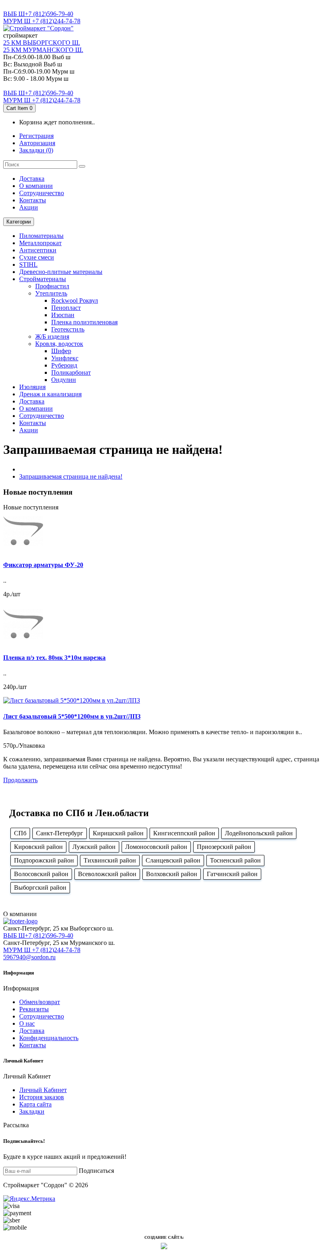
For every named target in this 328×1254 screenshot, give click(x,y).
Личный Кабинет (43, 1089)
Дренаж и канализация (50, 394)
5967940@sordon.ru (29, 957)
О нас (27, 1023)
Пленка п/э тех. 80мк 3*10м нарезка (54, 657)
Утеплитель (51, 293)
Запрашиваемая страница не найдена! (70, 476)
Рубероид (64, 365)
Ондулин (63, 379)
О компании (36, 185)
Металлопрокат (40, 243)
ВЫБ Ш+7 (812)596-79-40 (38, 13)
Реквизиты (34, 1009)
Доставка (31, 178)
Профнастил (52, 286)
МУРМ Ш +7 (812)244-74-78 (41, 21)
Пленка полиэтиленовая (84, 322)
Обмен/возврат (39, 1001)
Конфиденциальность (48, 1037)
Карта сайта (35, 1104)
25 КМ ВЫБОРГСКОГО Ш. (41, 42)
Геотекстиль (67, 329)
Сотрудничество (41, 1016)
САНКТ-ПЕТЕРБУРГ (32, 6)
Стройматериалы (42, 279)
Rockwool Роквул (74, 300)
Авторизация (37, 143)
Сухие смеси (36, 257)
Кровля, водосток (59, 343)
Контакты (32, 200)
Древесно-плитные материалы (60, 271)
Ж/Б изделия (52, 336)
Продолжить (20, 780)
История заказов (41, 1097)
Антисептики (37, 250)
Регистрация (36, 135)
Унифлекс (64, 358)
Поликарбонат (71, 372)
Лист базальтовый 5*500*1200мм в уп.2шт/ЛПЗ (71, 716)
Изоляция (32, 386)
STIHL (28, 264)
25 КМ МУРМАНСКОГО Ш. (43, 49)
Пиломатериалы (41, 235)
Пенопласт (66, 307)
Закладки (31, 1111)
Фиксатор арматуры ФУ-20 (43, 564)
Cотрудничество (41, 193)
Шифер (61, 350)
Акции (28, 207)
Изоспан (62, 315)
